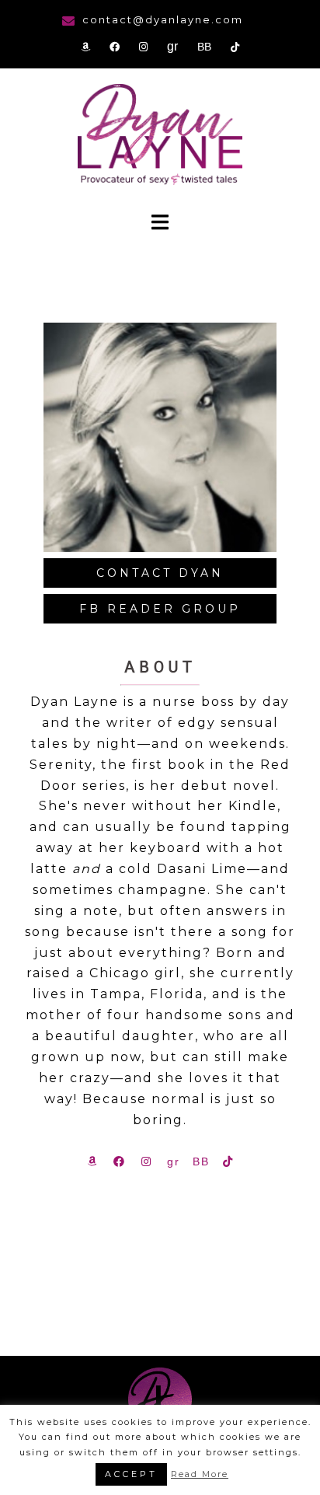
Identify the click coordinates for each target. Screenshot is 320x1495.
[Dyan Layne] (160, 136)
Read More (199, 1474)
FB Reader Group (160, 609)
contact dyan (160, 573)
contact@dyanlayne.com (162, 19)
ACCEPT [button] (131, 1474)
